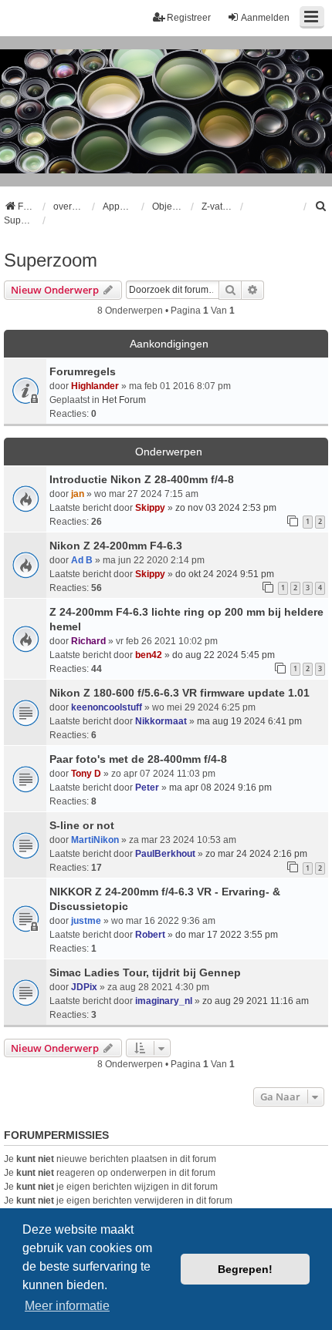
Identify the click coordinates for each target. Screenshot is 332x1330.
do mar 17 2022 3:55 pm (226, 934)
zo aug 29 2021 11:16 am (255, 1001)
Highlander (95, 386)
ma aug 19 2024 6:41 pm (249, 721)
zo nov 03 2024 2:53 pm (225, 507)
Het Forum (124, 400)
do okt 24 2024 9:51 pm (224, 574)
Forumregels (82, 371)
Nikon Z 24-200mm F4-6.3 (115, 545)
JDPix (84, 987)
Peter (147, 787)
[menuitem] (321, 206)
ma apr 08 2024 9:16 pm (220, 787)
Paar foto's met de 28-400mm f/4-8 (138, 759)
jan (77, 494)
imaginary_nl (163, 1001)
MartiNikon (95, 840)
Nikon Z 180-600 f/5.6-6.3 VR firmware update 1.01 (179, 693)
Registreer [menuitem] (189, 17)
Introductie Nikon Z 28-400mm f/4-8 (141, 479)
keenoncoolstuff (106, 707)
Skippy (150, 507)
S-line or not (81, 825)
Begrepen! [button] (245, 1269)
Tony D (86, 773)
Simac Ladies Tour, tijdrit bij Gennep (145, 972)
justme (86, 920)
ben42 (148, 655)
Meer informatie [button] (67, 1305)
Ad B (82, 560)
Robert (150, 934)
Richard (88, 641)
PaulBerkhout (165, 853)
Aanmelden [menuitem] (265, 17)
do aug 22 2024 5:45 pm (223, 655)
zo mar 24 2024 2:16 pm (256, 853)
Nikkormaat (161, 721)
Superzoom (50, 260)
